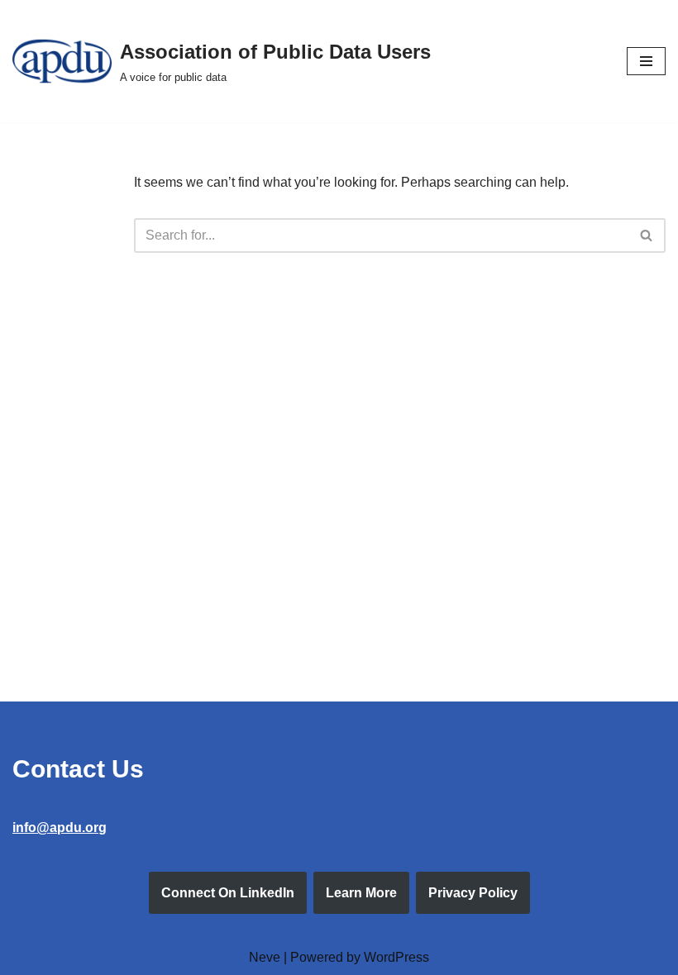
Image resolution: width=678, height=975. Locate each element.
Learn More (361, 893)
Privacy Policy (473, 893)
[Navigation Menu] (646, 61)
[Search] (647, 235)
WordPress (396, 957)
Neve (264, 957)
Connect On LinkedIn (227, 893)
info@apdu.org (59, 827)
